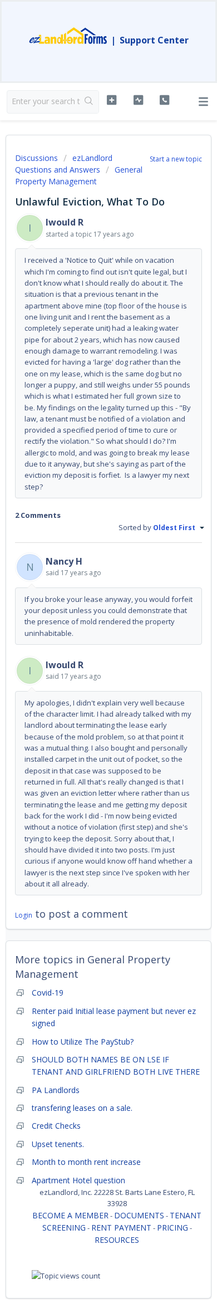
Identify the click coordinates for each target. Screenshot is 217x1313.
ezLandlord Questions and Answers (63, 164)
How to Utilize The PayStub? (83, 1041)
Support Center (154, 40)
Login (23, 915)
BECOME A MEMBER (70, 1215)
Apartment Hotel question (78, 1180)
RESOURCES (117, 1239)
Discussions (36, 158)
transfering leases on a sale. (82, 1108)
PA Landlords (56, 1090)
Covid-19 (47, 992)
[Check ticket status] (138, 100)
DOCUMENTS (139, 1215)
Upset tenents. (58, 1144)
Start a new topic (176, 159)
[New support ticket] (111, 100)
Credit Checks (56, 1125)
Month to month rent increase (86, 1162)
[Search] (89, 102)
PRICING (172, 1227)
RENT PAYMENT (121, 1227)
